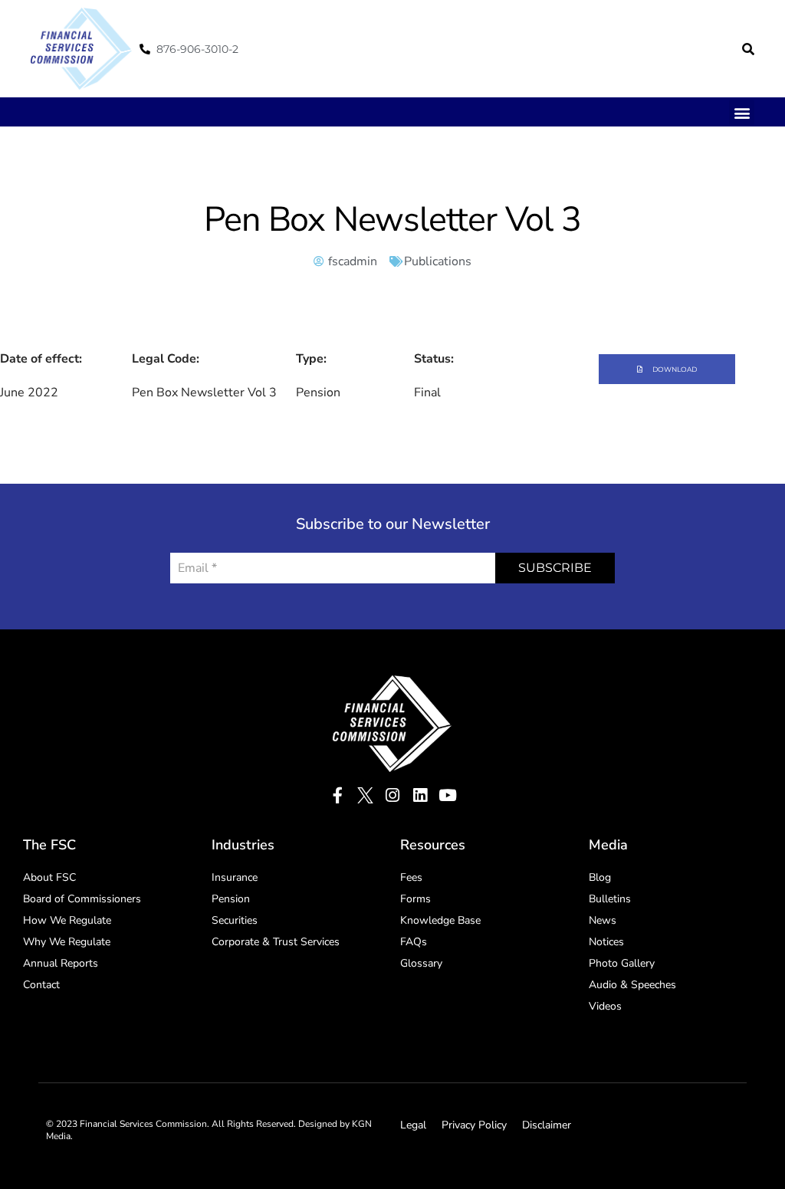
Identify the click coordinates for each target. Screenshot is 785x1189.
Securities (235, 920)
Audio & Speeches (632, 984)
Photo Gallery (622, 963)
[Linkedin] (420, 795)
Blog (600, 877)
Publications (437, 261)
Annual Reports (60, 963)
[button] (748, 49)
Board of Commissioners (82, 899)
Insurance (235, 877)
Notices (606, 941)
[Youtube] (448, 795)
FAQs (413, 941)
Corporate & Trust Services (276, 941)
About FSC (49, 877)
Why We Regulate (66, 941)
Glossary (421, 963)
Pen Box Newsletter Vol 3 (392, 219)
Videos (605, 1006)
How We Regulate (67, 920)
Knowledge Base (440, 920)
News (602, 920)
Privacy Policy (474, 1125)
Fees (411, 877)
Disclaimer (546, 1125)
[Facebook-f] (338, 795)
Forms (415, 899)
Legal (413, 1125)
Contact (41, 984)
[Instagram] (393, 795)
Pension (231, 899)
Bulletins (610, 899)
